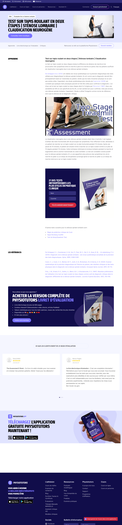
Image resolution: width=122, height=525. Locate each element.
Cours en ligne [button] (24, 7)
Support (85, 491)
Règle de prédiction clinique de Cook (59, 232)
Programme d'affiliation (86, 495)
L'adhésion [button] (13, 7)
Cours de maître (50, 485)
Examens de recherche (49, 489)
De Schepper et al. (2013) (54, 74)
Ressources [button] (51, 7)
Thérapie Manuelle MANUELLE (51, 505)
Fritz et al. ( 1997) (99, 86)
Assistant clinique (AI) (51, 510)
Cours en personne (107, 488)
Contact (85, 488)
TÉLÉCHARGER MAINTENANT (62, 205)
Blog (46, 493)
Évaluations (49, 501)
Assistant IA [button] (62, 7)
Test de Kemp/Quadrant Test (57, 237)
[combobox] (116, 7)
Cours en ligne (106, 485)
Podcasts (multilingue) (68, 487)
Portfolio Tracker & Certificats (51, 497)
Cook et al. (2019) (99, 81)
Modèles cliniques (51, 514)
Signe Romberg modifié (55, 235)
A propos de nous (88, 485)
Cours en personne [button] (38, 7)
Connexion (86, 7)
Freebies (67, 498)
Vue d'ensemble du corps (70, 494)
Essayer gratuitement (100, 7)
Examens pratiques (70, 501)
